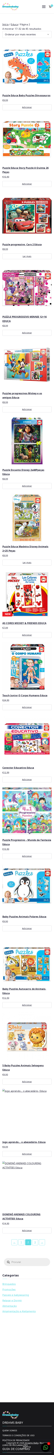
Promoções (9, 1289)
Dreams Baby (31, 1442)
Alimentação (9, 1306)
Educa (14, 24)
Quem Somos (9, 1430)
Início (5, 24)
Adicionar (27, 107)
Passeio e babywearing (15, 1295)
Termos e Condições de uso (18, 1435)
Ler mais (27, 256)
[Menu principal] (43, 7)
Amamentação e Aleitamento (19, 1311)
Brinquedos (9, 1284)
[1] (45, 1449)
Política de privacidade (16, 1440)
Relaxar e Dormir (12, 1300)
